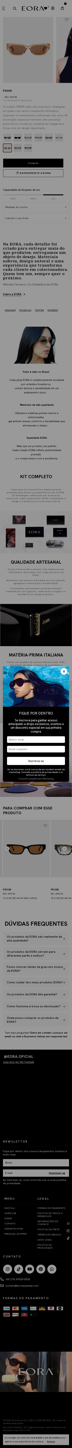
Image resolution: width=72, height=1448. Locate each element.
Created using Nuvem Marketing (36, 778)
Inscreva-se (36, 761)
